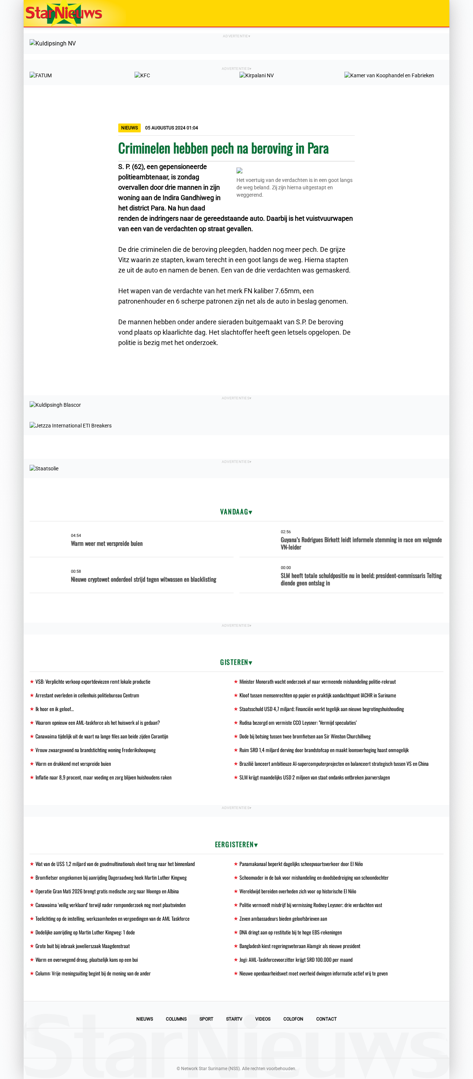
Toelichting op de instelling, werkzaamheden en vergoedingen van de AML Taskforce (112, 918)
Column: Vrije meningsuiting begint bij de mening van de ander (93, 973)
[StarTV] (426, 13)
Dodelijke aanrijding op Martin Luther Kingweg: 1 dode (85, 932)
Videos (262, 1019)
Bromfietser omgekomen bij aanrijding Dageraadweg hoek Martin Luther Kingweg (111, 877)
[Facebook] (186, 1043)
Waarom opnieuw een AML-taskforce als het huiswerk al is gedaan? (97, 722)
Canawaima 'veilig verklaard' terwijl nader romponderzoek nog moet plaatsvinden (110, 905)
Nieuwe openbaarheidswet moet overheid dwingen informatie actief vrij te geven (313, 973)
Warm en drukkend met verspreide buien (73, 763)
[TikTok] (262, 1043)
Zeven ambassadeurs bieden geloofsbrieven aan (283, 918)
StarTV (234, 1019)
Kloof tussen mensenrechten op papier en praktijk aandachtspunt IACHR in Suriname (317, 695)
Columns (176, 1019)
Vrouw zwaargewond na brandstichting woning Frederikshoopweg (95, 750)
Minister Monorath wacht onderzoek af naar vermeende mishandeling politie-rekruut (317, 681)
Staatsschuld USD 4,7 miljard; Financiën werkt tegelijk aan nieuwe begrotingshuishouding (321, 709)
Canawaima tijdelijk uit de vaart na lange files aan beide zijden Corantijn (101, 736)
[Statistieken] (445, 1073)
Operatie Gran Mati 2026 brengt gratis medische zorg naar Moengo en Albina (107, 891)
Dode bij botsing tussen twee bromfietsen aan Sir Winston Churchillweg (305, 736)
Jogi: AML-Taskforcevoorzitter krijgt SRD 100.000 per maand (296, 959)
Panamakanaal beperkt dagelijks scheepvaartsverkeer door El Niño (301, 863)
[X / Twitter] (236, 1043)
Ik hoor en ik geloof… (54, 709)
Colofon (293, 1019)
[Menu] (436, 13)
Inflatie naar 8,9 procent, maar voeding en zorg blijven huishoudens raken (103, 777)
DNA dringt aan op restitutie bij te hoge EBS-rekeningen (290, 932)
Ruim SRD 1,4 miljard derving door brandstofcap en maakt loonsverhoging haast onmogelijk (324, 750)
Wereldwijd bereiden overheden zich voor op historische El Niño (297, 891)
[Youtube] (211, 1043)
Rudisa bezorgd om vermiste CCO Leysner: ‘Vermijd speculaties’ (298, 722)
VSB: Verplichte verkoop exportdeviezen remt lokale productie (92, 681)
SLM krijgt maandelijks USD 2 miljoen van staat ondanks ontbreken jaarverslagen (314, 777)
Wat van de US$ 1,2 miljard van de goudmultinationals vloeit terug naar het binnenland (115, 863)
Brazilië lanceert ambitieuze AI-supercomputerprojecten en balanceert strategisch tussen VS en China (334, 763)
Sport (206, 1019)
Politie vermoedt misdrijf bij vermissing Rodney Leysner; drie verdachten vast (310, 905)
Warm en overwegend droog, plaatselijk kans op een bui (86, 959)
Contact (326, 1019)
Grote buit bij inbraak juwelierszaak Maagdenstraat (82, 946)
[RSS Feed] (287, 1043)
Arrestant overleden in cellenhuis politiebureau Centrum (87, 695)
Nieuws (144, 1019)
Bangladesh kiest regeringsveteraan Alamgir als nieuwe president (299, 946)
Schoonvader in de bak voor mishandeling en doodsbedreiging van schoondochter (314, 877)
